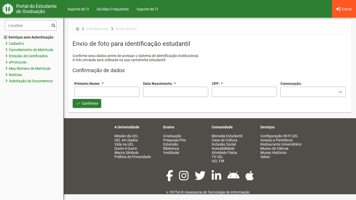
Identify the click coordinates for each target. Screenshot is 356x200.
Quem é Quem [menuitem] (125, 148)
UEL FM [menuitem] (218, 161)
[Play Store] (233, 178)
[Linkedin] (217, 178)
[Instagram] (184, 178)
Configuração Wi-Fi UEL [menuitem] (279, 136)
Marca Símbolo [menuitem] (126, 153)
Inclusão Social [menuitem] (224, 144)
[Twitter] (200, 178)
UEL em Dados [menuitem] (126, 140)
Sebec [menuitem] (265, 157)
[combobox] (175, 92)
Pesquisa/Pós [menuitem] (174, 140)
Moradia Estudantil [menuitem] (227, 136)
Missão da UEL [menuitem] (126, 136)
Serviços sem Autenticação (30, 37)
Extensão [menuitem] (170, 144)
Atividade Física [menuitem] (224, 153)
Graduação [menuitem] (172, 136)
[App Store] (249, 178)
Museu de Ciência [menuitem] (274, 148)
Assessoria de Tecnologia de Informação (217, 192)
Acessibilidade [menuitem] (223, 148)
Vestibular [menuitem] (171, 153)
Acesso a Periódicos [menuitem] (276, 140)
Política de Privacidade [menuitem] (132, 157)
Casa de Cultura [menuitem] (224, 140)
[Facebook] (170, 178)
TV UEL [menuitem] (217, 157)
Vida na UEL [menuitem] (124, 144)
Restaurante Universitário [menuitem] (281, 144)
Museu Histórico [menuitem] (273, 153)
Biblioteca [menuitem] (171, 148)
